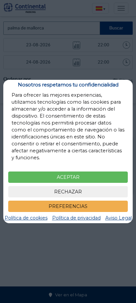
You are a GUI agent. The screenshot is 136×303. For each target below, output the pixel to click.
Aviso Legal (118, 218)
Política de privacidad (76, 218)
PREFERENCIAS (68, 206)
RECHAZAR (68, 192)
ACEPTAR (68, 177)
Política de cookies (26, 218)
